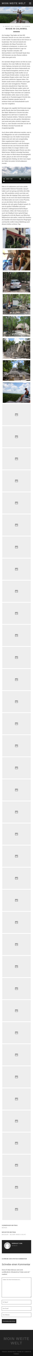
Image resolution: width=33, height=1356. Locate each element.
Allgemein (26, 26)
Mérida (4, 1227)
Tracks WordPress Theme (12, 1351)
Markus (18, 26)
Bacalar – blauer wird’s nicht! (14, 1234)
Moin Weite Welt (14, 3)
